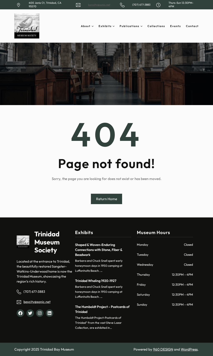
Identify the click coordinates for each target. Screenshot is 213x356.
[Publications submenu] (141, 26)
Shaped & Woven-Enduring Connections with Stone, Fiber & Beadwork (98, 250)
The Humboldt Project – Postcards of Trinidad (102, 309)
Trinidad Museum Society (47, 242)
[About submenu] (93, 26)
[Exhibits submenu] (114, 26)
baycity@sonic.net (99, 4)
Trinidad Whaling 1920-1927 (95, 281)
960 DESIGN (163, 349)
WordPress (189, 349)
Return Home (106, 199)
